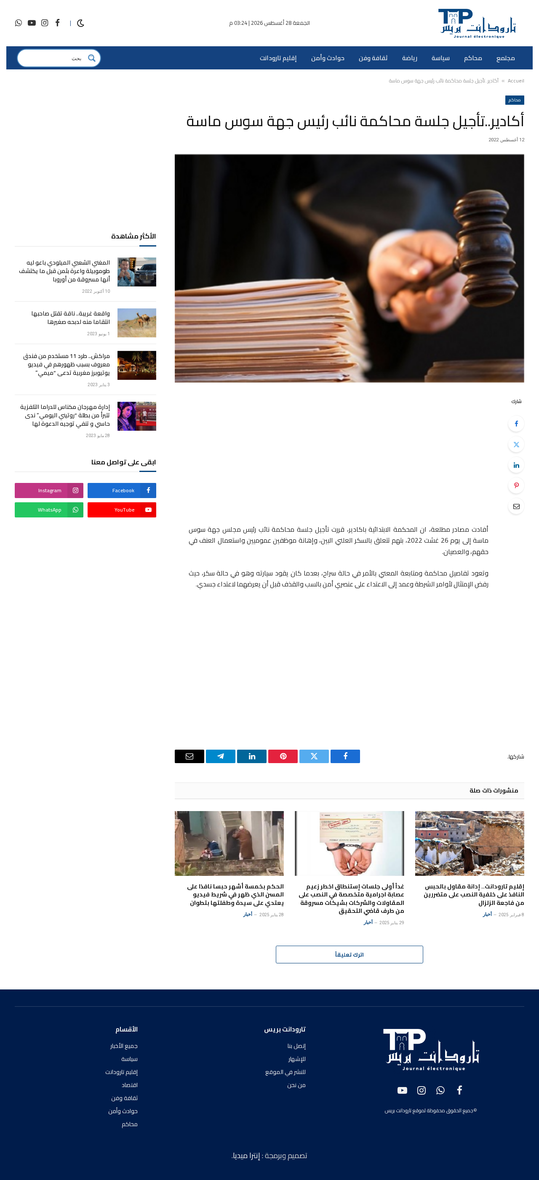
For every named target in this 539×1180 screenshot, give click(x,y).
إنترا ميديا (247, 1155)
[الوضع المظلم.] (80, 23)
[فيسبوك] (516, 424)
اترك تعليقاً (349, 954)
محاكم (473, 58)
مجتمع (505, 58)
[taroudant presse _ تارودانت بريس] (476, 23)
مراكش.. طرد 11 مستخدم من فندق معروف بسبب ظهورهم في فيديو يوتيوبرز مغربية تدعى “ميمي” (66, 364)
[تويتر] (516, 444)
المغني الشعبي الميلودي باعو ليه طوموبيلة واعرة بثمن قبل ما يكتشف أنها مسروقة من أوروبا (64, 271)
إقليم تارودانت (278, 58)
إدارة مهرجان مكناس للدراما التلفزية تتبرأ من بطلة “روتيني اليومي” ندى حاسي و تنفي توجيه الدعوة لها (65, 415)
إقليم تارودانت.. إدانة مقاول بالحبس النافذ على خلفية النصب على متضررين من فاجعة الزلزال (474, 895)
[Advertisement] (327, 455)
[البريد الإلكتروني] (516, 506)
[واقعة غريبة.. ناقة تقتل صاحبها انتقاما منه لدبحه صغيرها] (136, 322)
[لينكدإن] (516, 465)
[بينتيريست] (516, 485)
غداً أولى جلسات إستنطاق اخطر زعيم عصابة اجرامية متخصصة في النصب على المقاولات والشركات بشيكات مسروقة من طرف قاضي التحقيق (351, 899)
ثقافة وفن (373, 58)
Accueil (516, 80)
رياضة (409, 58)
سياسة (441, 58)
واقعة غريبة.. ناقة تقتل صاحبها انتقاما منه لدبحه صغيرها (70, 317)
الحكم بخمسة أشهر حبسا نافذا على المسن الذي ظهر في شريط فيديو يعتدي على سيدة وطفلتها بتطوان (235, 895)
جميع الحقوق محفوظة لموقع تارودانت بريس (429, 1110)
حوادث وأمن (327, 58)
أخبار (487, 914)
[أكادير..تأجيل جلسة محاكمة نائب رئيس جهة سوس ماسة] (349, 268)
